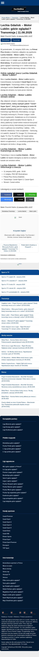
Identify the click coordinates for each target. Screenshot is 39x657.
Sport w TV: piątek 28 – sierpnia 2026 (13, 277)
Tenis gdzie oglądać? (9, 583)
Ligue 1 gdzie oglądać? (10, 481)
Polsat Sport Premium (9, 542)
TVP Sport (6, 548)
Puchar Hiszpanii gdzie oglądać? (13, 484)
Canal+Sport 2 (7, 522)
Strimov (5, 577)
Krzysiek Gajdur (10, 36)
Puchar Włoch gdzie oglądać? (12, 489)
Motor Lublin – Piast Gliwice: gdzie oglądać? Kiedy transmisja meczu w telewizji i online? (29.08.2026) (18, 316)
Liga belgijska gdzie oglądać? (12, 501)
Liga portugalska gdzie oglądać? (13, 498)
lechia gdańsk (22, 211)
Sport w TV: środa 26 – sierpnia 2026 (13, 284)
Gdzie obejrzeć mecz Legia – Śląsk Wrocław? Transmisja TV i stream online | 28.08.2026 (16, 328)
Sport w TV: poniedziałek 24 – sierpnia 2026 (15, 292)
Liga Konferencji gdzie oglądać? (13, 430)
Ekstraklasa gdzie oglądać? (11, 443)
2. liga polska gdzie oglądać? (12, 451)
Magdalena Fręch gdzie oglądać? (13, 592)
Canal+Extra (6, 530)
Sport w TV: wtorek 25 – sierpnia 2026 (14, 288)
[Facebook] (5, 613)
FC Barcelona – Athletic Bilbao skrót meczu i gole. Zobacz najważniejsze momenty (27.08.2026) (17, 358)
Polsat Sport (6, 539)
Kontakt (10, 616)
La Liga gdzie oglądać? (10, 469)
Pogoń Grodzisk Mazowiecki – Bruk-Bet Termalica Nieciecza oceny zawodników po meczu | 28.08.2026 (18, 386)
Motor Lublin (33, 211)
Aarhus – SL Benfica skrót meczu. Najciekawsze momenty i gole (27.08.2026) (17, 353)
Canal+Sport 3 (7, 525)
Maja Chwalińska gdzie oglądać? (13, 600)
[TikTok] (26, 613)
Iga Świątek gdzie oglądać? (11, 586)
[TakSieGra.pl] (19, 11)
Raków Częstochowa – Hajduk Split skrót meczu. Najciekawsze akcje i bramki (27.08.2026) (17, 364)
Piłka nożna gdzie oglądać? (11, 580)
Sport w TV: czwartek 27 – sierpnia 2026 (14, 280)
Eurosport (6, 545)
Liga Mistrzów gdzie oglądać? (12, 424)
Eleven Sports (7, 536)
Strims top (6, 571)
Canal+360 (6, 533)
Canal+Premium (8, 516)
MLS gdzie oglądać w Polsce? (12, 466)
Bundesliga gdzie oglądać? (11, 475)
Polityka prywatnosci (26, 616)
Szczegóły (24, 644)
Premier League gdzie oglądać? (12, 472)
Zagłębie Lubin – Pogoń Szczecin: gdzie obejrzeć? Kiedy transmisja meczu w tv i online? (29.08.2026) (19, 304)
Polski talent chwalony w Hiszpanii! (29, 246)
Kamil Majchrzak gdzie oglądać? (13, 597)
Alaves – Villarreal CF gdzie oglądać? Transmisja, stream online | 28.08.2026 (17, 322)
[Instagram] (14, 613)
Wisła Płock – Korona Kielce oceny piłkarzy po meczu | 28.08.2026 (19, 397)
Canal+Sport (6, 519)
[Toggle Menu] (2, 3)
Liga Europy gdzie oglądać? (11, 427)
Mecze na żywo (7, 566)
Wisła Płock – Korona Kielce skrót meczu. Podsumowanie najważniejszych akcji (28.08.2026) (18, 341)
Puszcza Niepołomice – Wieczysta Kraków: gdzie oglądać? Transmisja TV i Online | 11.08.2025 (10, 248)
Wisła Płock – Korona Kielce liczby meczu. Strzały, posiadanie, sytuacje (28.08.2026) (17, 392)
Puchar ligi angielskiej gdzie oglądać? (14, 492)
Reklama (16, 616)
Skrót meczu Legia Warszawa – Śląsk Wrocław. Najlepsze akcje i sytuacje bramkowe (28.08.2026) (17, 347)
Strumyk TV (6, 574)
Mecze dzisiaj (7, 568)
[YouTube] (34, 613)
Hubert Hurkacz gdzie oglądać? (12, 589)
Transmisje (15, 17)
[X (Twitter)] (21, 613)
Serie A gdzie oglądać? (10, 478)
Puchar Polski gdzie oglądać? (12, 446)
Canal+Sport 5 (7, 528)
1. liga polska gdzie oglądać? (12, 449)
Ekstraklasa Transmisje (8, 211)
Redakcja (4, 616)
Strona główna (6, 17)
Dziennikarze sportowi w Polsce (12, 563)
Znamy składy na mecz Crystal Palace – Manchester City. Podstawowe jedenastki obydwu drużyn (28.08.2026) (18, 404)
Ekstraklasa (5, 40)
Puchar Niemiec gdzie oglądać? (12, 487)
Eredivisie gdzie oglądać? (11, 495)
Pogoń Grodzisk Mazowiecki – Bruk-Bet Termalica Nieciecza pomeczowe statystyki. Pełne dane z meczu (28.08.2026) (19, 379)
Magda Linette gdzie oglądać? (12, 595)
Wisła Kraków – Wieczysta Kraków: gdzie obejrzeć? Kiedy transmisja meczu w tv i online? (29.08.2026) (18, 310)
